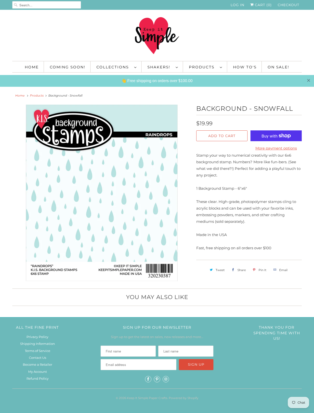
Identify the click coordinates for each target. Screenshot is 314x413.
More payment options (276, 148)
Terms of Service (37, 351)
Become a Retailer (37, 364)
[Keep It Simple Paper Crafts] (157, 36)
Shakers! (160, 67)
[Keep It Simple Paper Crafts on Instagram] (166, 379)
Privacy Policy (37, 337)
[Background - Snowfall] (101, 193)
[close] (308, 80)
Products (203, 67)
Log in (237, 5)
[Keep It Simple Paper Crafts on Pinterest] (157, 379)
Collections (114, 67)
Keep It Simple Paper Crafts (147, 398)
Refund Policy (37, 378)
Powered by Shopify (183, 398)
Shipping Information (37, 344)
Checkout (288, 5)
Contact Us (37, 358)
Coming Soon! (67, 67)
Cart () (263, 5)
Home (32, 67)
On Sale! (278, 67)
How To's (245, 67)
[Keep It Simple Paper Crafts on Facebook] (148, 379)
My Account (37, 372)
